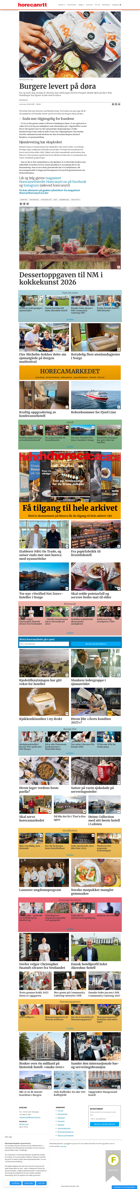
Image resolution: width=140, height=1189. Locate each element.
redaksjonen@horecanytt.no (29, 1117)
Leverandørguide (64, 1128)
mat (55, 200)
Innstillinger (16, 1183)
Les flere (70, 319)
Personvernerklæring (65, 1132)
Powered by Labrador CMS (70, 1186)
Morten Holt (23, 1124)
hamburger (64, 200)
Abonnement (72, 5)
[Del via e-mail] (119, 104)
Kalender (61, 1125)
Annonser (89, 5)
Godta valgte (28, 1183)
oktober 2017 (46, 200)
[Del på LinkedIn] (116, 104)
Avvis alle (41, 1183)
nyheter (23, 200)
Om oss (97, 5)
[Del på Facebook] (113, 104)
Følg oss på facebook (65, 1135)
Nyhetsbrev (106, 5)
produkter (34, 200)
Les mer (63, 1146)
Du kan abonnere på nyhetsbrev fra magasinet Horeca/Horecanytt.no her (49, 191)
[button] (23, 305)
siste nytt (75, 200)
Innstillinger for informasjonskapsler (124, 1187)
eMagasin (115, 5)
